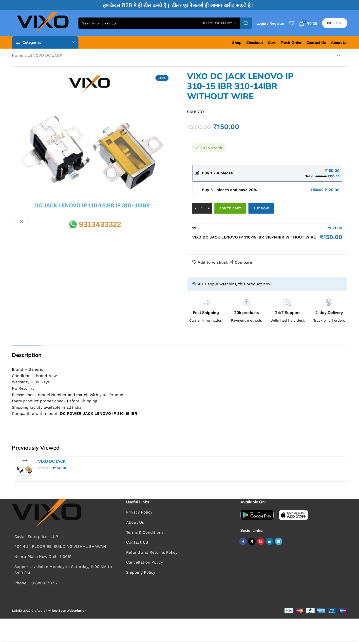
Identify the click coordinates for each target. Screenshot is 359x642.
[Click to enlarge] (22, 221)
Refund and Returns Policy (151, 552)
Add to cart (230, 208)
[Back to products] (338, 56)
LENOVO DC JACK (45, 55)
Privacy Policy (139, 512)
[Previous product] (333, 56)
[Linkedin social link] (269, 541)
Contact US (137, 542)
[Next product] (344, 56)
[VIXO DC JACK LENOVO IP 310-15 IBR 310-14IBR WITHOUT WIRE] (24, 469)
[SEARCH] (246, 23)
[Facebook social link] (243, 541)
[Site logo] (43, 22)
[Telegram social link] (278, 541)
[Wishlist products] (292, 23)
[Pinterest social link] (261, 541)
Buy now (261, 208)
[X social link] (252, 541)
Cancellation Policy (144, 562)
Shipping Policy (140, 572)
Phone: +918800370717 (36, 583)
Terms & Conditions (144, 532)
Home (17, 55)
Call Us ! (334, 23)
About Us (135, 522)
